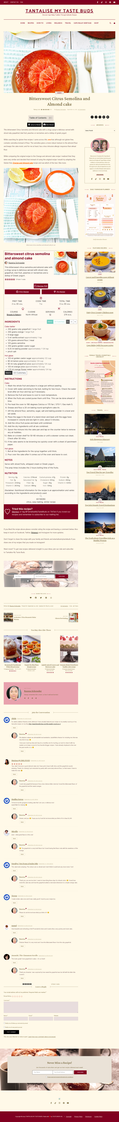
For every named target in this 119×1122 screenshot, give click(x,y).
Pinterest (110, 2)
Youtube (114, 2)
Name (6, 1016)
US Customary (59, 322)
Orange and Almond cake (23, 163)
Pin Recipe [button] (60, 292)
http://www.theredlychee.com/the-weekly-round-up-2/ (45, 724)
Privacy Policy (78, 1116)
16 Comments (81, 110)
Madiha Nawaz (17, 799)
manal (14, 925)
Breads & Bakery (14, 315)
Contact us (14, 2)
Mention (15, 512)
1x (68, 322)
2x (71, 322)
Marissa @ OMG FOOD (21, 760)
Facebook (97, 2)
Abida (14, 718)
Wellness (58, 23)
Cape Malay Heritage (82, 23)
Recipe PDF (42, 286)
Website (25, 698)
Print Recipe (49, 124)
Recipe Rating (7, 996)
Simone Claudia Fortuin (69, 669)
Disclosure (88, 1116)
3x (75, 322)
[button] (6, 279)
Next (78, 649)
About (6, 2)
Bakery (59, 93)
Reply (14, 728)
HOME (22, 23)
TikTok (102, 2)
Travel (68, 23)
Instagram (106, 2)
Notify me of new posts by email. (13, 1027)
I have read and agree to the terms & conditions (42, 581)
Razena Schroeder (61, 110)
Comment (7, 1000)
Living (49, 23)
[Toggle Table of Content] (49, 117)
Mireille (15, 831)
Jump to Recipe (35, 124)
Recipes (31, 23)
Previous (4, 649)
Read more (100, 174)
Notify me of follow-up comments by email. (16, 1023)
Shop (96, 23)
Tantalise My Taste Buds (59, 11)
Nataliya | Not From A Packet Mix (25, 863)
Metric (50, 322)
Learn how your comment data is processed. (42, 1037)
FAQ (21, 2)
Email (31, 1016)
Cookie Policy (98, 1116)
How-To (40, 23)
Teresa (14, 896)
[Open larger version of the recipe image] (65, 263)
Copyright (68, 1116)
